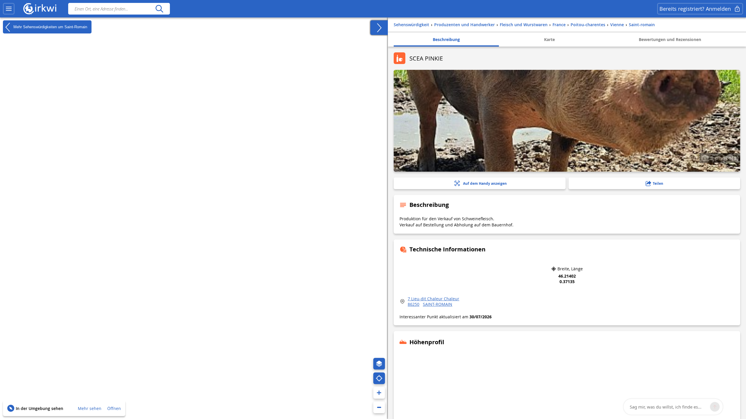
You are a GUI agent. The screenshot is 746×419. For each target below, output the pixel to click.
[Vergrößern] (379, 393)
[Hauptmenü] (9, 9)
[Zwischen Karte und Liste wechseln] (379, 27)
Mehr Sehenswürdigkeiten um (49, 26)
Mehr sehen (89, 408)
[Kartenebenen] (379, 364)
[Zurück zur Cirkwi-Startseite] (40, 9)
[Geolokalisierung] (379, 378)
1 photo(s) (724, 158)
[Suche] (159, 8)
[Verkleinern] (379, 407)
